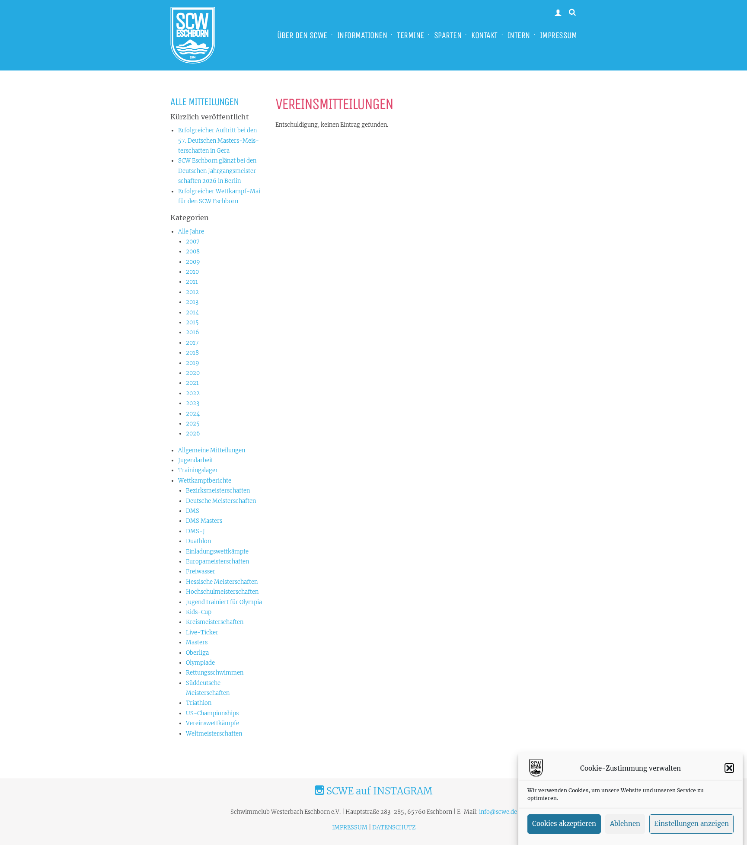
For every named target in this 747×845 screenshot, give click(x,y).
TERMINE (410, 35)
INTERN (519, 35)
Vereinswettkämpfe (212, 723)
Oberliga (197, 652)
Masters (197, 642)
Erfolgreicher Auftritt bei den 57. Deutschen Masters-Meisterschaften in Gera (218, 140)
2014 (192, 312)
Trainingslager (198, 470)
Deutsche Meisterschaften (221, 501)
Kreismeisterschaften (214, 622)
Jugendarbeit (195, 460)
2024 (193, 413)
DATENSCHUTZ (393, 827)
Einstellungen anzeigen (691, 824)
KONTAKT (484, 35)
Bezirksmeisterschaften (218, 490)
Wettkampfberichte (204, 480)
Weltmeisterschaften (214, 733)
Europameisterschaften (217, 561)
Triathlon (198, 703)
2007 (193, 241)
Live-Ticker (202, 632)
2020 (193, 373)
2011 (192, 281)
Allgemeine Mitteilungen (211, 450)
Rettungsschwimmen (214, 672)
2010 (192, 271)
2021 (192, 383)
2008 (193, 251)
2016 (192, 332)
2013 (192, 302)
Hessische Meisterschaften (222, 582)
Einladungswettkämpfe (217, 551)
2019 (192, 363)
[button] (729, 768)
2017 (192, 342)
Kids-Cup (198, 612)
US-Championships (212, 713)
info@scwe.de (498, 812)
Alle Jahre (191, 231)
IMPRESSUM (558, 35)
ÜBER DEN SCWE (302, 35)
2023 (192, 403)
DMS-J (195, 531)
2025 (193, 423)
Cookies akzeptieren (564, 824)
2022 (193, 393)
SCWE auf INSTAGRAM (378, 791)
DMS (192, 511)
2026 (193, 433)
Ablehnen (625, 824)
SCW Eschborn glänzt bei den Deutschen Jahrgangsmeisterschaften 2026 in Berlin (218, 171)
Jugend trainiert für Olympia (224, 602)
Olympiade (200, 662)
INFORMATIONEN (362, 35)
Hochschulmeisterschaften (222, 591)
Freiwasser (200, 571)
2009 (193, 262)
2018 (192, 352)
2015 (192, 322)
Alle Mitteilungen (204, 102)
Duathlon (198, 541)
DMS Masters (204, 521)
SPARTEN (448, 35)
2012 (192, 292)
